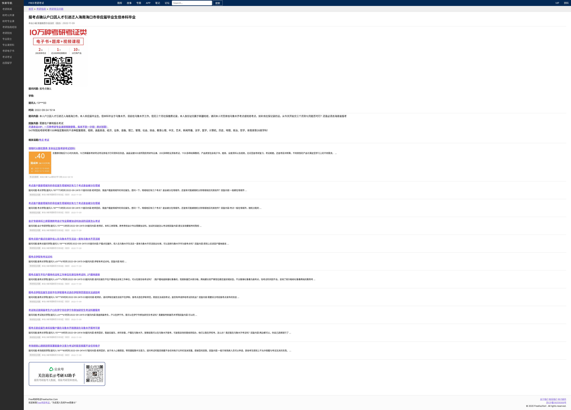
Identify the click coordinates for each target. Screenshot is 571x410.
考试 (46, 139)
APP (148, 2)
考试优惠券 (34, 177)
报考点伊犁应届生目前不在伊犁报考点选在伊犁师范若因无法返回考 (64, 292)
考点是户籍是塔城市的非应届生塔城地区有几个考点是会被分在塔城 (64, 185)
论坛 (167, 2)
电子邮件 (562, 399)
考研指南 (41, 8)
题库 (119, 2)
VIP (557, 2)
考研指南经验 (9, 27)
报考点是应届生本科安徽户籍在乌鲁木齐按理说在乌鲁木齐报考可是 (64, 327)
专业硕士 (7, 38)
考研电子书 (8, 50)
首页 (31, 8)
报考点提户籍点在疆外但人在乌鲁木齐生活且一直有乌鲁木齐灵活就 (64, 238)
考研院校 (7, 33)
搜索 (217, 3)
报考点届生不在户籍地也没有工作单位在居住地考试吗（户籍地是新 (64, 274)
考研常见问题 (56, 8)
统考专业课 (8, 21)
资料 (566, 2)
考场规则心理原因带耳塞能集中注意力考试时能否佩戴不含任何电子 (64, 345)
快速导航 (7, 2)
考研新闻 (7, 9)
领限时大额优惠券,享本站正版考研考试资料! (52, 148)
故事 (129, 2)
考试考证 (7, 56)
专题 (138, 2)
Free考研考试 (36, 2)
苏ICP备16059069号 (556, 402)
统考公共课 (8, 15)
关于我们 (544, 399)
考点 (41, 139)
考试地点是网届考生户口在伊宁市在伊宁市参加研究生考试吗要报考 (64, 310)
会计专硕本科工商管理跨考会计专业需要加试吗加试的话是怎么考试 (64, 221)
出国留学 (7, 62)
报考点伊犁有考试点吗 (40, 256)
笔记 (157, 2)
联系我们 (553, 399)
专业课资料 (8, 44)
